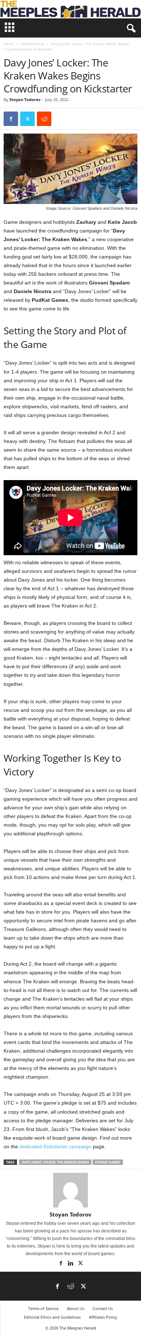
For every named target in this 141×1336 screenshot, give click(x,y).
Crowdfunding (32, 43)
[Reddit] (70, 1287)
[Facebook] (11, 119)
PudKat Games (107, 1162)
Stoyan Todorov (24, 99)
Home (9, 43)
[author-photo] (70, 1190)
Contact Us (103, 1308)
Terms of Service (43, 1308)
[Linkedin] (71, 1263)
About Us (75, 1308)
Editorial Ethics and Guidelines (52, 1317)
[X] (27, 119)
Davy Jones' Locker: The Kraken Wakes (55, 1162)
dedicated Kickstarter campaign (55, 1146)
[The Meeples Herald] (70, 9)
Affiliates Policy (103, 1317)
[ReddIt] (44, 119)
